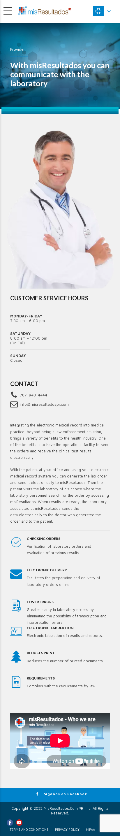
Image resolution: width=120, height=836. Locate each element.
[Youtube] (19, 822)
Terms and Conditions (29, 829)
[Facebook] (10, 822)
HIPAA (90, 829)
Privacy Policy (67, 829)
